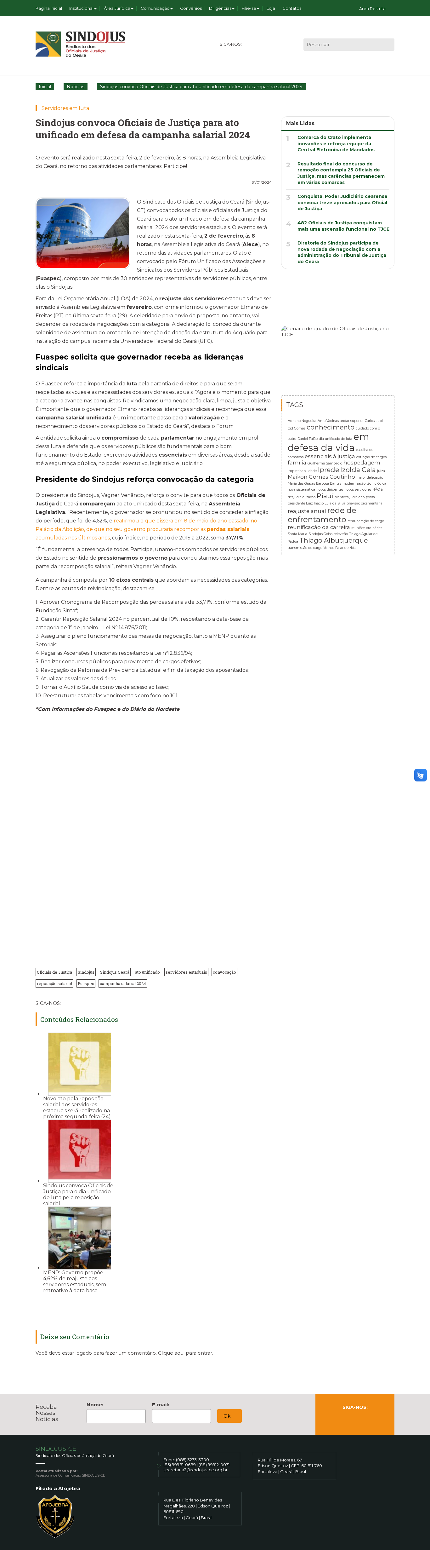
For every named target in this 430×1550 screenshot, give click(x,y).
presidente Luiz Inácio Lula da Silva (316, 503)
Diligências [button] (220, 8)
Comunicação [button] (155, 8)
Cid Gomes (296, 428)
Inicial (45, 86)
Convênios (191, 8)
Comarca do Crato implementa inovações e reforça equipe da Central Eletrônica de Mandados (336, 144)
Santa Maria (297, 534)
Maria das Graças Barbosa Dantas (314, 483)
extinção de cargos (371, 457)
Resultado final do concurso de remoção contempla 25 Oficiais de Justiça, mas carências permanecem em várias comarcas (341, 173)
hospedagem (361, 462)
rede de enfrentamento (322, 515)
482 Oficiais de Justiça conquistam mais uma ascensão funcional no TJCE (343, 226)
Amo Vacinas (328, 421)
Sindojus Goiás (320, 534)
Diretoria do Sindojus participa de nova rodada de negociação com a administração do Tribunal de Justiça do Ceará (341, 252)
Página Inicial (49, 8)
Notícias (75, 86)
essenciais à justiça (330, 456)
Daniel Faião (307, 439)
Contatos (291, 8)
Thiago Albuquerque (333, 540)
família (297, 462)
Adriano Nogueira (302, 421)
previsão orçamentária (364, 503)
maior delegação (369, 477)
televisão (341, 534)
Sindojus (86, 972)
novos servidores (357, 489)
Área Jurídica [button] (117, 8)
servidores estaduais (186, 972)
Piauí (325, 496)
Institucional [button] (81, 8)
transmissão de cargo (305, 548)
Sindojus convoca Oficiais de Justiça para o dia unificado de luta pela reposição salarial (78, 1195)
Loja (271, 8)
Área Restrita (372, 8)
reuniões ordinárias (366, 528)
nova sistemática (301, 489)
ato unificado (147, 972)
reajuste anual (307, 511)
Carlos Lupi (374, 421)
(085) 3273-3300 (192, 1459)
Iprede (328, 470)
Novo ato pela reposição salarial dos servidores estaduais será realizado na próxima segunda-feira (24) (77, 1108)
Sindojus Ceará (114, 972)
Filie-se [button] (249, 8)
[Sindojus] (80, 44)
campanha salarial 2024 (123, 983)
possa (370, 497)
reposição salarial (54, 983)
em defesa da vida (328, 442)
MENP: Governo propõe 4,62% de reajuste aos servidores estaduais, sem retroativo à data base (74, 1282)
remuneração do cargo (366, 521)
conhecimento (330, 427)
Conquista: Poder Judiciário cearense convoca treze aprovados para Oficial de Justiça (342, 202)
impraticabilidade (302, 471)
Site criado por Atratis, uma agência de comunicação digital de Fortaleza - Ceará (390, 1463)
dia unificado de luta (335, 439)
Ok (227, 1416)
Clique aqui (171, 1353)
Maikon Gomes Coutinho (321, 477)
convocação (224, 972)
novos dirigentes (329, 489)
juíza (381, 471)
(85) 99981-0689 (179, 1464)
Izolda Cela (358, 470)
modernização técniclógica (364, 483)
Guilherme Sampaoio (325, 463)
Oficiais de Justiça (54, 972)
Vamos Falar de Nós (339, 548)
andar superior (352, 421)
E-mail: (160, 1405)
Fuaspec (86, 983)
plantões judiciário (350, 497)
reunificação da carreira (319, 527)
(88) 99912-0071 (214, 1464)
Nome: (95, 1405)
